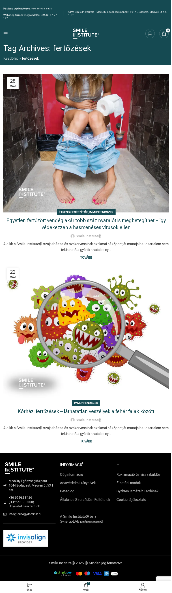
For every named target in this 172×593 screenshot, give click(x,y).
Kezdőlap (10, 58)
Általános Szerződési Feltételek (85, 500)
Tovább (86, 258)
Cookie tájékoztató (131, 500)
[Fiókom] (150, 33)
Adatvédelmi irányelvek (78, 483)
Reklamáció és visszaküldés (138, 474)
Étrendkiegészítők (73, 212)
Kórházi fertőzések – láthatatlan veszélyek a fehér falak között (86, 411)
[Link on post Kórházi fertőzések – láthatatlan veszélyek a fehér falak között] (86, 334)
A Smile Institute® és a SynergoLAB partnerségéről (81, 519)
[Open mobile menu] (5, 33)
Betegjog (67, 491)
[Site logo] (86, 33)
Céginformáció (71, 474)
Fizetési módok (128, 483)
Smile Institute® (88, 236)
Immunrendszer (101, 212)
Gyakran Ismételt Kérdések (137, 491)
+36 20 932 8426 (41, 8)
